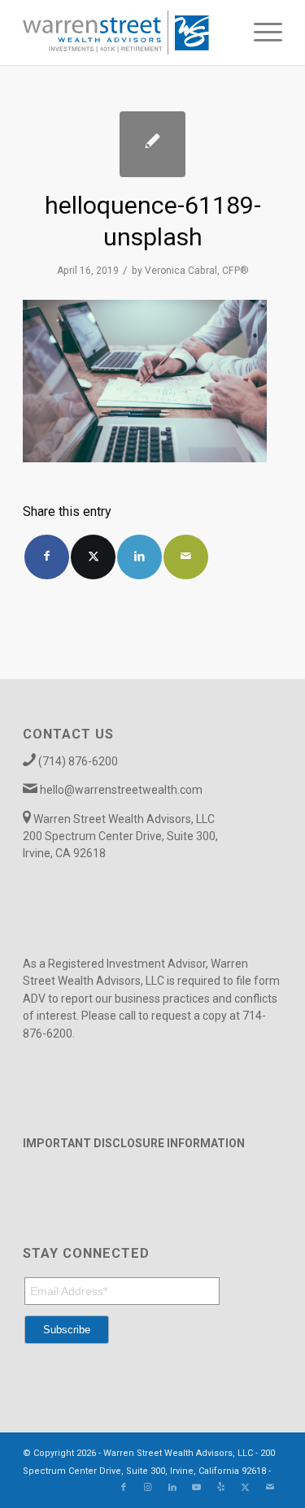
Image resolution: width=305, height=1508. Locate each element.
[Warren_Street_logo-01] (126, 32)
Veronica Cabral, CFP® (197, 270)
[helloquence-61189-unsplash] (152, 144)
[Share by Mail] (185, 557)
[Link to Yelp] (221, 1488)
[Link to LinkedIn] (172, 1488)
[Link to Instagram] (148, 1488)
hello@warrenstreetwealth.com (121, 789)
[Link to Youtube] (197, 1488)
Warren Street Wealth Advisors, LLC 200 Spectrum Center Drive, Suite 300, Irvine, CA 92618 (120, 836)
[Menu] (259, 32)
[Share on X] (93, 557)
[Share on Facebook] (46, 557)
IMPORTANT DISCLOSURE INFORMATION (134, 1143)
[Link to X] (245, 1488)
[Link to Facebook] (123, 1488)
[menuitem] (259, 32)
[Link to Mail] (270, 1488)
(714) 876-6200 (78, 761)
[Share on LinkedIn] (139, 557)
